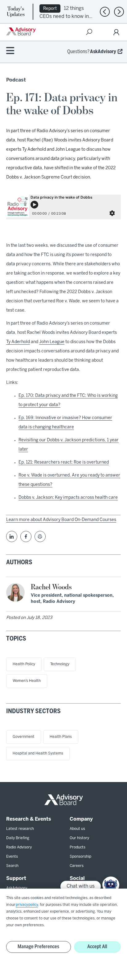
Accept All (97, 946)
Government (24, 736)
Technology (59, 664)
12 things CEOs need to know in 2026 (64, 16)
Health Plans (61, 736)
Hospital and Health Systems (38, 753)
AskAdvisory (103, 51)
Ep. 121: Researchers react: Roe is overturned (63, 463)
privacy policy (27, 904)
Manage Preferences (38, 946)
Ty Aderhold (18, 342)
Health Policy (24, 664)
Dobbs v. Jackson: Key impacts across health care (68, 498)
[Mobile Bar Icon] (10, 51)
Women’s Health (27, 681)
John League (51, 342)
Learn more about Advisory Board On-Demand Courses (61, 520)
